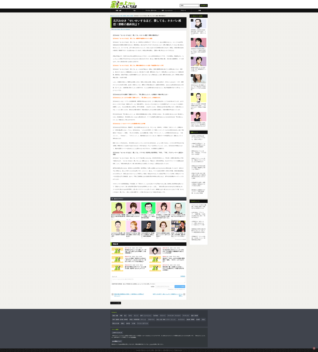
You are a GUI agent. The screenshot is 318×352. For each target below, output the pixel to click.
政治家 (198, 319)
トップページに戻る (116, 302)
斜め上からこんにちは (114, 15)
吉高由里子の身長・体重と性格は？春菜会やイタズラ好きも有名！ (198, 184)
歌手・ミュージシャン (167, 10)
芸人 (135, 10)
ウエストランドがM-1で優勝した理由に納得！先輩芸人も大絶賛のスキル (199, 206)
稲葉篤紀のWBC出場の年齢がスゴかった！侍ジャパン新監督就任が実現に (199, 230)
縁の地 (128, 323)
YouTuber (155, 315)
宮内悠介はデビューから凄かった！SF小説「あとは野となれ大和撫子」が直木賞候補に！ (135, 251)
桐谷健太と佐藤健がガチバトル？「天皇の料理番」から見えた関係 (198, 191)
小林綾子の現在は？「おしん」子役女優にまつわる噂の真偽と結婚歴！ (198, 145)
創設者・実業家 (190, 319)
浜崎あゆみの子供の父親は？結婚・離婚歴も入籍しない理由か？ (198, 167)
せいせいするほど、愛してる (119, 29)
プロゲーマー (151, 319)
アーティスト (186, 315)
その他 (133, 323)
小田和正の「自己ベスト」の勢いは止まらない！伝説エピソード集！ (198, 223)
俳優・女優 (118, 10)
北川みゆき (127, 29)
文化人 (203, 319)
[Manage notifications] (314, 348)
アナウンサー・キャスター (174, 315)
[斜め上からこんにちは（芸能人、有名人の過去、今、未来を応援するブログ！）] (123, 4)
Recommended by (178, 239)
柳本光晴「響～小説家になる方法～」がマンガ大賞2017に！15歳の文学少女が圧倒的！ (173, 268)
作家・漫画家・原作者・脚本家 (126, 15)
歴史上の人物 (115, 323)
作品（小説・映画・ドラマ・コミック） (166, 319)
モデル (130, 315)
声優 (200, 10)
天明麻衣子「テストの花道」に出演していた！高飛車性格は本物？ (198, 238)
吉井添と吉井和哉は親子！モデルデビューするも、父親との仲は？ (198, 137)
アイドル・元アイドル (151, 10)
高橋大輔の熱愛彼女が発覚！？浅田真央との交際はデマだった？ (129, 295)
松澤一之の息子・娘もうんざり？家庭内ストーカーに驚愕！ (168, 295)
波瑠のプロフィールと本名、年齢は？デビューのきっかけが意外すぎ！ (198, 160)
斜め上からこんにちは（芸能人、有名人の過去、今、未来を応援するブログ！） (157, 350)
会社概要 (133, 337)
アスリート (183, 10)
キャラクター (181, 319)
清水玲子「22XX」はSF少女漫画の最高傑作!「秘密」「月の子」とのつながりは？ (174, 260)
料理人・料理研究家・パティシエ (138, 319)
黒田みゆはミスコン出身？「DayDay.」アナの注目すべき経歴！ (199, 152)
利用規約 (183, 276)
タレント (136, 315)
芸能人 (122, 323)
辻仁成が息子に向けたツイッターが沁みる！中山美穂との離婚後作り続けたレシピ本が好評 (173, 251)
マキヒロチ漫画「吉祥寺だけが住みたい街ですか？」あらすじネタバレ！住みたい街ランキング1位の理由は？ (135, 260)
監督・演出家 (194, 315)
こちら (151, 344)
